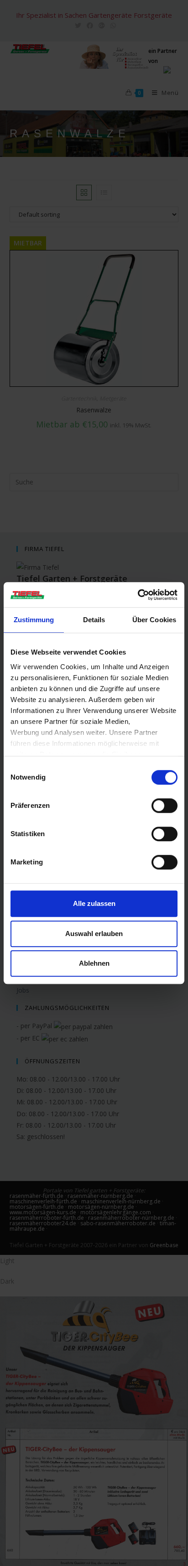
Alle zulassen (94, 903)
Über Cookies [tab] (154, 620)
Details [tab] (94, 620)
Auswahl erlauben (94, 933)
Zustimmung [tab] (34, 620)
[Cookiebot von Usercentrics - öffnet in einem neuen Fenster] (138, 595)
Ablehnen (94, 963)
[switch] (164, 805)
